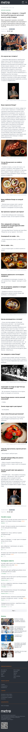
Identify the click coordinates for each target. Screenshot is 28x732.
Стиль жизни (3, 566)
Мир (2, 674)
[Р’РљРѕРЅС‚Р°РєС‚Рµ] (8, 31)
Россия (2, 673)
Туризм (15, 673)
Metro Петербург (5, 705)
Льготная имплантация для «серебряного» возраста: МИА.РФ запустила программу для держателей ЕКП (20, 629)
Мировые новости (4, 580)
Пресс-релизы (17, 676)
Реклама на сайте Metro (6, 695)
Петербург (3, 671)
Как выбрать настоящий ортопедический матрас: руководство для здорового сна (20, 645)
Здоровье (3, 523)
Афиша (2, 676)
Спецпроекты (4, 686)
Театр (15, 674)
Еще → (14, 610)
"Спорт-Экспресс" (9, 719)
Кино (15, 677)
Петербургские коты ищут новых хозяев (20, 652)
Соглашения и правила (6, 697)
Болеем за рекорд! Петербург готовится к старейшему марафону (19, 620)
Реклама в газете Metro (6, 694)
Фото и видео (17, 670)
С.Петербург (3, 573)
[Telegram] (12, 31)
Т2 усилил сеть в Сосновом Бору (18, 635)
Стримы (3, 684)
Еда (13, 7)
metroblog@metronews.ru (6, 718)
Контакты (3, 699)
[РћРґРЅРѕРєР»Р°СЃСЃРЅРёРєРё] (10, 31)
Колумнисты (4, 687)
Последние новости (7, 561)
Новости (2, 600)
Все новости (4, 670)
